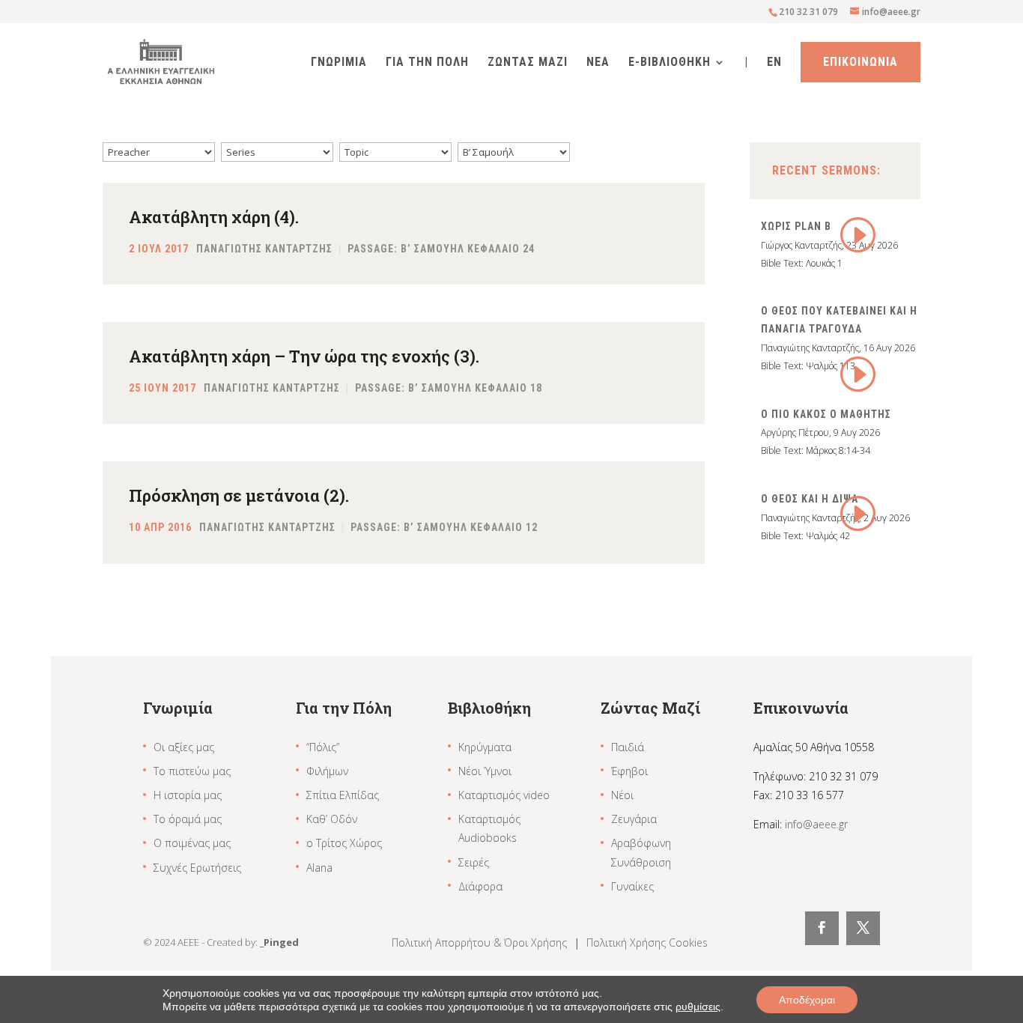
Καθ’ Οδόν (331, 819)
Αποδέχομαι (807, 1000)
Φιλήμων (327, 771)
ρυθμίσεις (698, 1007)
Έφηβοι (629, 771)
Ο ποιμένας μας (192, 843)
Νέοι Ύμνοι (484, 771)
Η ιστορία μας (188, 795)
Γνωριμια (339, 63)
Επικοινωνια (860, 62)
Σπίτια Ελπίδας (342, 795)
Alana (319, 867)
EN (774, 63)
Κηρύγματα (484, 747)
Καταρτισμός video (504, 795)
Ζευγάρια (634, 819)
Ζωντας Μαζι (528, 63)
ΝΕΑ (598, 63)
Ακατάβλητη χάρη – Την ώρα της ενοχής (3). (304, 356)
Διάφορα (480, 886)
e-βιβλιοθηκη (669, 63)
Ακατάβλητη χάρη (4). (214, 217)
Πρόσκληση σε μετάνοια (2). (239, 495)
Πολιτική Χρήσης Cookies (647, 942)
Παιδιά (627, 747)
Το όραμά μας (188, 819)
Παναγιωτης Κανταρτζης (264, 249)
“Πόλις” (322, 747)
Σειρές (473, 862)
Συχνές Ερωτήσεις (197, 867)
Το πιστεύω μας (192, 771)
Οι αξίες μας (184, 747)
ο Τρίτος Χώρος (344, 843)
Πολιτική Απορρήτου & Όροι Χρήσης (481, 942)
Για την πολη (427, 63)
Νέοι (622, 795)
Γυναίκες (632, 886)
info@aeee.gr (816, 824)
